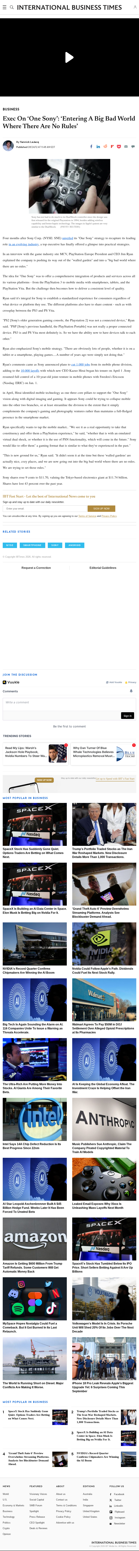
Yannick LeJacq (29, 142)
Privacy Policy (109, 516)
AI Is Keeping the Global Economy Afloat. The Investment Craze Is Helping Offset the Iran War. (103, 1088)
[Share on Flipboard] (112, 146)
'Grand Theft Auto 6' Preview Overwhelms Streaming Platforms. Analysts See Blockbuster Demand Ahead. (100, 912)
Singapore (88, 1505)
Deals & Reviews (38, 1528)
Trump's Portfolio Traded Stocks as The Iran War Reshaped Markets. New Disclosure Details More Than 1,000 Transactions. (102, 853)
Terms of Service (87, 516)
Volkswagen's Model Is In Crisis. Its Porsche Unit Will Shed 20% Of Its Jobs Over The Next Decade (103, 1327)
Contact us (62, 1499)
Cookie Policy (63, 1517)
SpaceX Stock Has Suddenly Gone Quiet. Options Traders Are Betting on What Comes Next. (33, 853)
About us (61, 1494)
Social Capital (37, 1499)
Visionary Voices (38, 1494)
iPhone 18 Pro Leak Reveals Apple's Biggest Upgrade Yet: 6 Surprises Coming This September (102, 1387)
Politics (6, 1522)
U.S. (5, 1499)
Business (7, 1511)
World (6, 1494)
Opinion (7, 1534)
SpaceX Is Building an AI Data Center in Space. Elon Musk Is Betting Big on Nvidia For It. (95, 1436)
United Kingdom (91, 1511)
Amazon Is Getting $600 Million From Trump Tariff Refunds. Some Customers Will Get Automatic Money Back (32, 1267)
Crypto (6, 1528)
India (85, 1499)
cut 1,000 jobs (80, 364)
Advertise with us (65, 1522)
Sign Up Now (44, 780)
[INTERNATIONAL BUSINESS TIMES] (69, 8)
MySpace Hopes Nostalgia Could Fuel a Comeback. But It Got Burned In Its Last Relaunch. (30, 1327)
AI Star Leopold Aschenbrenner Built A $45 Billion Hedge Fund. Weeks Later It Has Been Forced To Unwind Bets (33, 1207)
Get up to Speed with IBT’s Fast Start (115, 779)
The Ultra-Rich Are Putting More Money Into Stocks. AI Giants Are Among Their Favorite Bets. (32, 1088)
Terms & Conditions (66, 1505)
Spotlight (34, 1511)
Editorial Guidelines (103, 567)
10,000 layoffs (30, 370)
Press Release (37, 1517)
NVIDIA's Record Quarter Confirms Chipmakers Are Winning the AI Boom (98, 1457)
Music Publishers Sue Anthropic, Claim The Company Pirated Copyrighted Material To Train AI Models (102, 1148)
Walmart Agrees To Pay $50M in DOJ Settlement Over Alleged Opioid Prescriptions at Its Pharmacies (103, 1028)
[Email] (126, 146)
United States (90, 1517)
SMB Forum (36, 1505)
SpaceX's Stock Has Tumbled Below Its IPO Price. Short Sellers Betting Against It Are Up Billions (102, 1267)
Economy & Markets (13, 1505)
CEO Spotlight (37, 1522)
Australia (87, 1494)
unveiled (67, 238)
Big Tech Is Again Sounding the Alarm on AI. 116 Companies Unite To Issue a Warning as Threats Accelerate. (33, 1028)
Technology (9, 1517)
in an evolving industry (24, 244)
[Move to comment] (133, 146)
